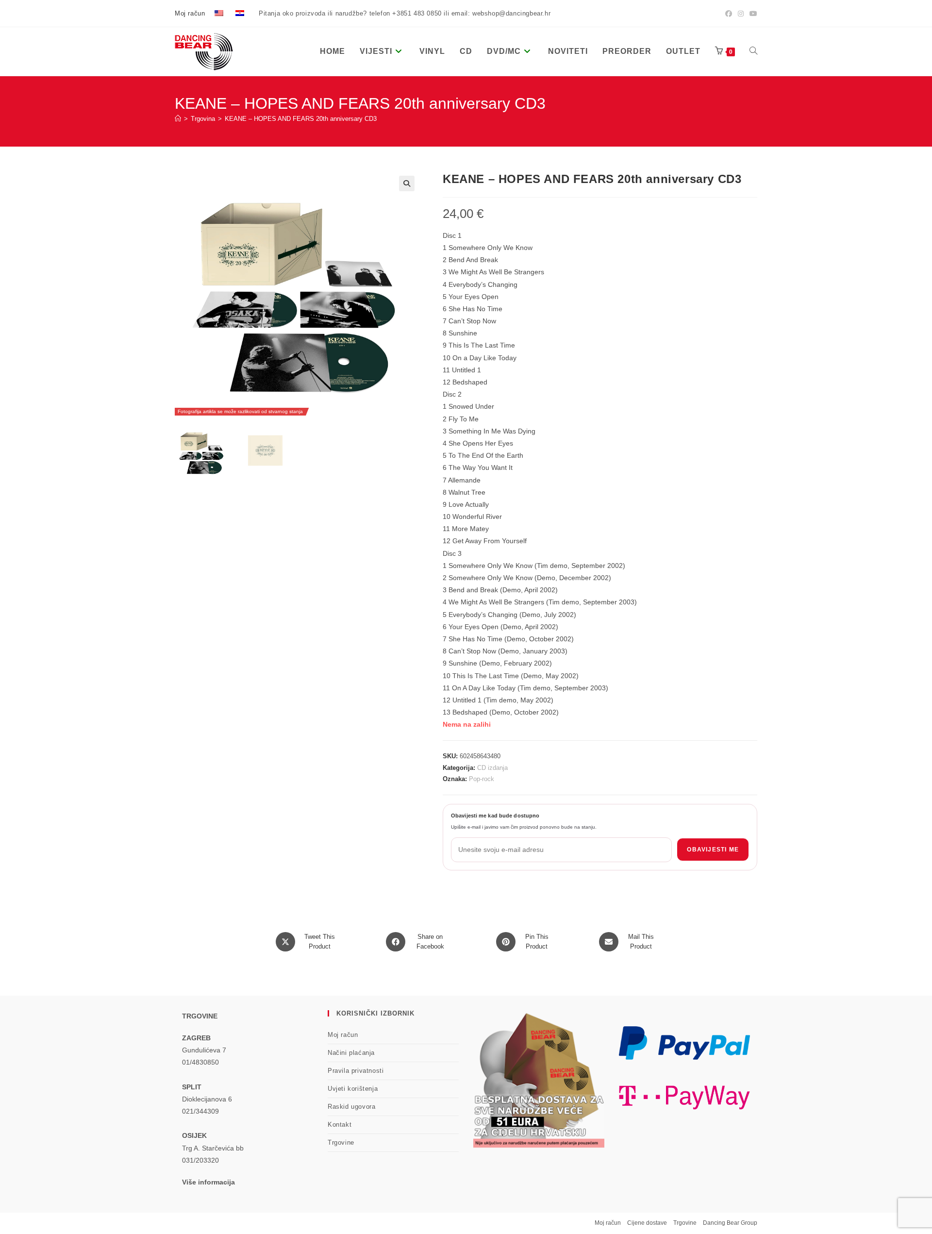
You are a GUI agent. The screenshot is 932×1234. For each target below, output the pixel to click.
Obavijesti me (713, 849)
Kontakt (339, 1124)
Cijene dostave (647, 1222)
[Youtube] (752, 13)
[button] (407, 183)
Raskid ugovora (351, 1106)
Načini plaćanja (351, 1052)
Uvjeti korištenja (353, 1088)
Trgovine (341, 1142)
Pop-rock (481, 779)
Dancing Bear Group (730, 1222)
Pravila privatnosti (355, 1070)
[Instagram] (741, 13)
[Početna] (178, 118)
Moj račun (190, 13)
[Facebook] (728, 13)
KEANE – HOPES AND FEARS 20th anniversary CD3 (301, 118)
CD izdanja (492, 767)
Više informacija (208, 1182)
